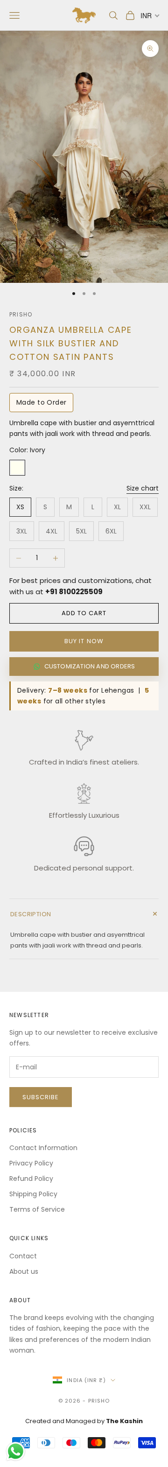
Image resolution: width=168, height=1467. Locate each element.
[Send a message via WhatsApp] (16, 1451)
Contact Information (43, 1147)
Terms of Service (37, 1209)
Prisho (20, 314)
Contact (23, 1256)
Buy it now (83, 641)
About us (23, 1271)
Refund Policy (31, 1178)
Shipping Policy (33, 1194)
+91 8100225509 (74, 592)
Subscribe (40, 1097)
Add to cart (84, 613)
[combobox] (149, 15)
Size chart (142, 488)
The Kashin (124, 1421)
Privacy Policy (31, 1163)
